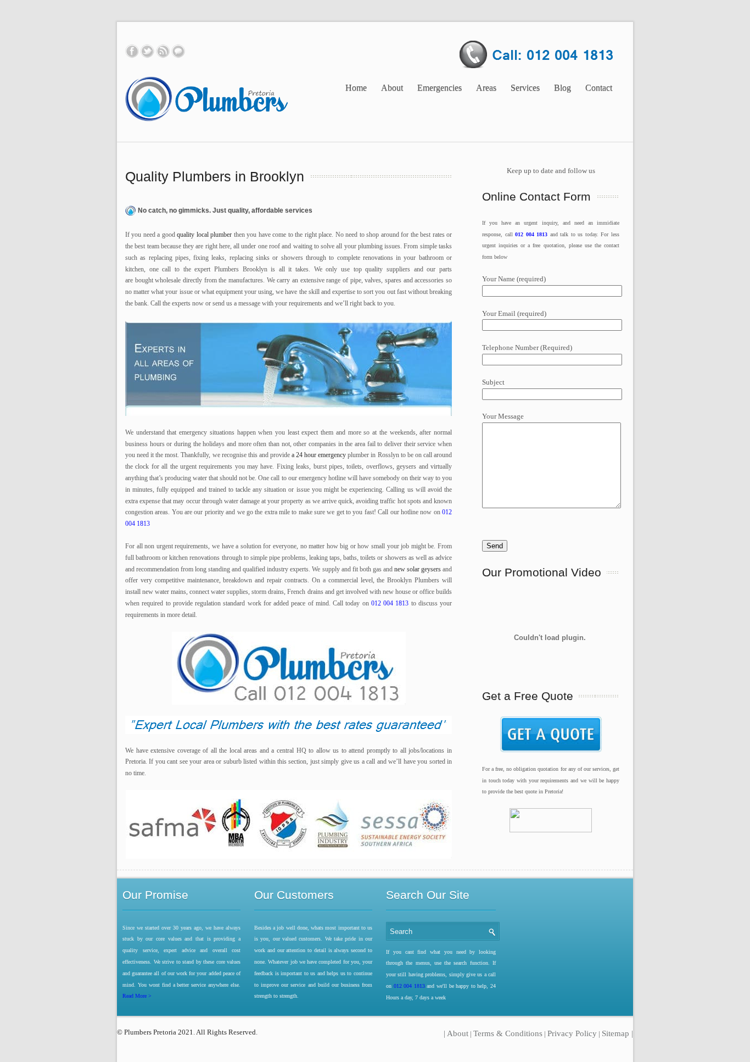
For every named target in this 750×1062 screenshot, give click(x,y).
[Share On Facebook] (132, 51)
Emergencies (439, 87)
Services (525, 87)
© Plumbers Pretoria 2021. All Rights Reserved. (188, 1032)
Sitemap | (617, 1033)
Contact (598, 87)
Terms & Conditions (507, 1033)
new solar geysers (417, 569)
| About (456, 1033)
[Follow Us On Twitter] (147, 51)
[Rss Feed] (163, 51)
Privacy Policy (572, 1033)
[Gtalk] (178, 51)
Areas (486, 87)
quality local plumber (204, 234)
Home (356, 87)
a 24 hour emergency (318, 455)
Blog (562, 87)
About (392, 87)
